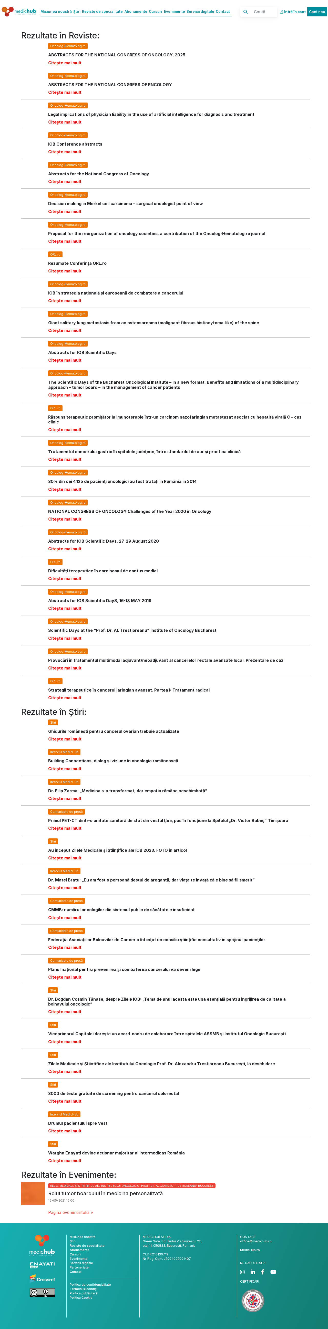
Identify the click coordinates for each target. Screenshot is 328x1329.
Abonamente (136, 11)
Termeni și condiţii (83, 1289)
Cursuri (155, 11)
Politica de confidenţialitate (90, 1284)
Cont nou (317, 12)
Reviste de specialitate (102, 11)
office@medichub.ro (256, 1241)
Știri (76, 11)
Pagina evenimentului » (70, 1212)
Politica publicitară (83, 1293)
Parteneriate (79, 1267)
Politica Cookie (81, 1298)
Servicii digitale (200, 11)
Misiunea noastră (56, 11)
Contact (223, 11)
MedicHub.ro (250, 1250)
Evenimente (174, 11)
